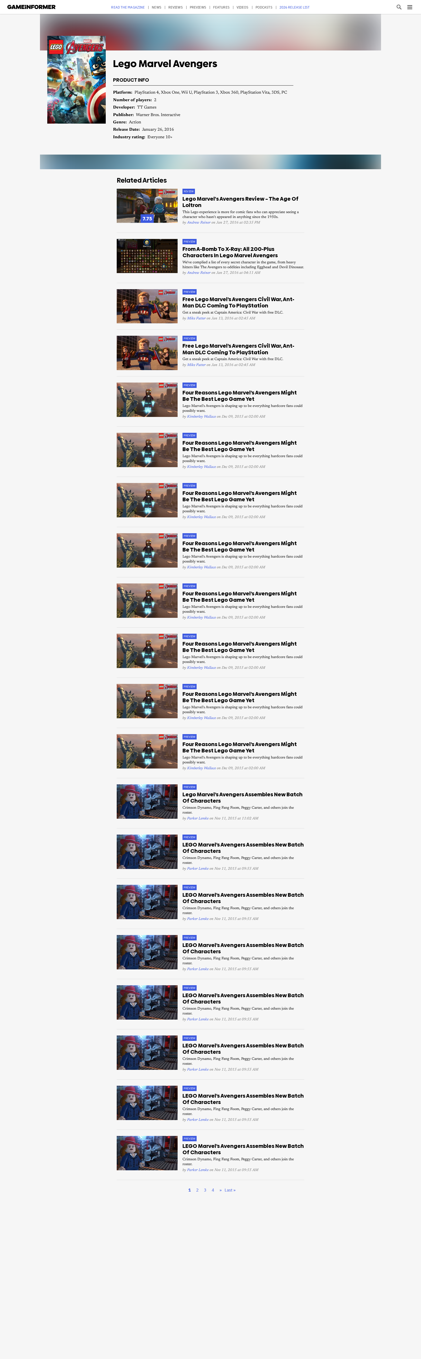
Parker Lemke (198, 818)
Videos (243, 7)
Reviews (175, 7)
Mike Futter (196, 318)
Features (221, 7)
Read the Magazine (128, 7)
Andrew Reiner (198, 223)
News (156, 7)
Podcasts (264, 7)
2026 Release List (294, 7)
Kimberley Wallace (201, 417)
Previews (198, 7)
